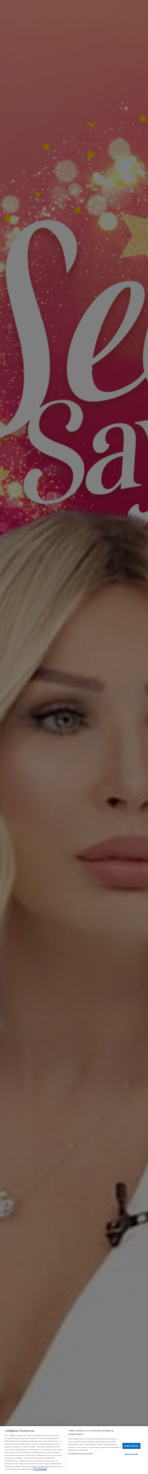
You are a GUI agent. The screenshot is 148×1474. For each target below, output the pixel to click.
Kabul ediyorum (131, 1446)
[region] (74, 1450)
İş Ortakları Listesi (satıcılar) (80, 1454)
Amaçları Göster (131, 1454)
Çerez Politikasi (40, 1469)
